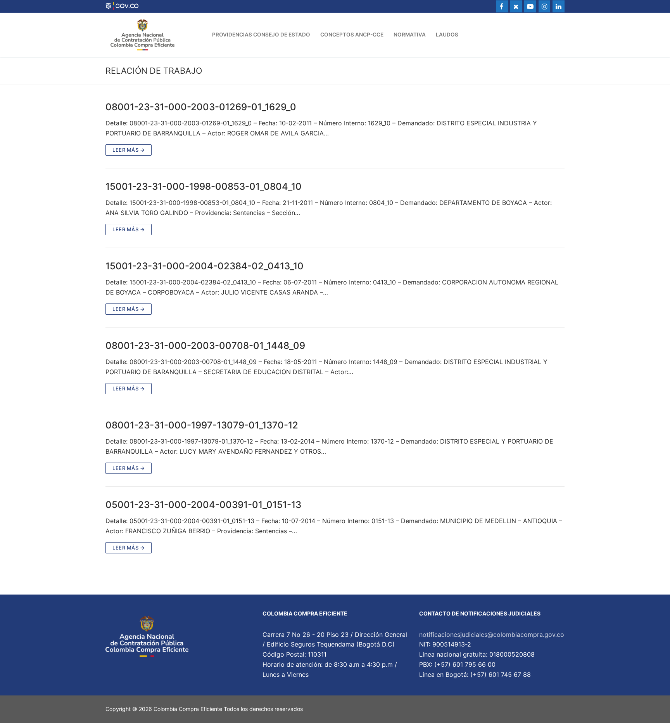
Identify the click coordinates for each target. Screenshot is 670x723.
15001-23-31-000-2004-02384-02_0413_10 (204, 266)
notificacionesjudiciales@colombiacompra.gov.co (491, 634)
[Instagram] (545, 6)
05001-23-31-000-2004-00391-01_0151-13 (203, 504)
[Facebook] (502, 6)
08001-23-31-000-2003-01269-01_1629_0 (200, 107)
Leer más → (128, 150)
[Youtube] (530, 6)
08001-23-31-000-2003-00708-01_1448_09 (205, 345)
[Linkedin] (559, 6)
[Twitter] (516, 6)
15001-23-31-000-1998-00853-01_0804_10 (203, 186)
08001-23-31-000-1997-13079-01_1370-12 (201, 425)
